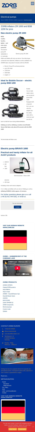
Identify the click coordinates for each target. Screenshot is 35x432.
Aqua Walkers (6, 289)
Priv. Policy (5, 387)
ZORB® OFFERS (9, 20)
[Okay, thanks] (33, 427)
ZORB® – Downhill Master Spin (11, 293)
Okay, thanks (12, 429)
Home (2, 20)
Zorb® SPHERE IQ (8, 302)
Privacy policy (22, 429)
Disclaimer (6, 383)
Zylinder (5, 311)
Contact (17, 207)
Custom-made (6, 309)
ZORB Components (18, 20)
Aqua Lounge (6, 291)
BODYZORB (6, 300)
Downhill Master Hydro (9, 296)
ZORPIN (5, 298)
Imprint (4, 382)
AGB (3, 389)
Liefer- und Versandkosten (9, 391)
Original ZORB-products (9, 287)
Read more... (4, 376)
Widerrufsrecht (7, 385)
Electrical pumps (7, 307)
